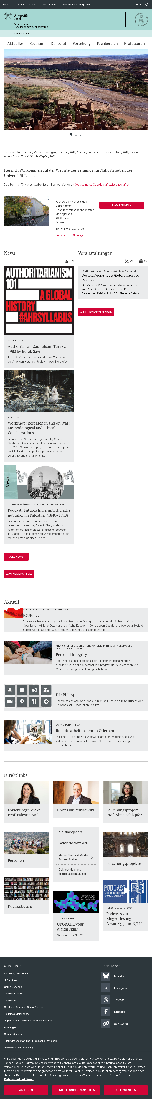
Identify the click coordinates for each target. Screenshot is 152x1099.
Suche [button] (139, 4)
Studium (37, 43)
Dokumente (50, 4)
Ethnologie (10, 1027)
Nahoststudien (21, 33)
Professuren (134, 43)
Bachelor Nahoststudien (73, 842)
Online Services (13, 987)
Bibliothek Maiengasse (17, 1014)
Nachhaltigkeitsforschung (18, 1047)
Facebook (120, 1011)
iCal (145, 261)
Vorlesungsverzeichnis (17, 973)
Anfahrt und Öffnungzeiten (73, 235)
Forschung (82, 43)
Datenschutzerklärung (19, 1079)
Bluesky (119, 976)
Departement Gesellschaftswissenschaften (31, 25)
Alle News (16, 556)
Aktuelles (15, 43)
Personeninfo (11, 1000)
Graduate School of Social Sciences (25, 1007)
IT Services (10, 980)
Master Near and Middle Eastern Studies (73, 857)
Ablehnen (26, 1090)
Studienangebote (27, 4)
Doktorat (58, 43)
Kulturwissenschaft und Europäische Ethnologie (30, 1041)
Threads (119, 1000)
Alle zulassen (126, 1090)
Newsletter (121, 1023)
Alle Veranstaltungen (96, 312)
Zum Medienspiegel (19, 573)
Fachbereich (107, 43)
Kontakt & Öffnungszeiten (77, 4)
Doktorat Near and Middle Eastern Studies (73, 871)
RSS (71, 261)
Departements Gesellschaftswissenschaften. (102, 184)
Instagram (120, 988)
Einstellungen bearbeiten (76, 1090)
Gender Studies (13, 1034)
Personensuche (13, 993)
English (7, 4)
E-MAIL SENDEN (121, 205)
